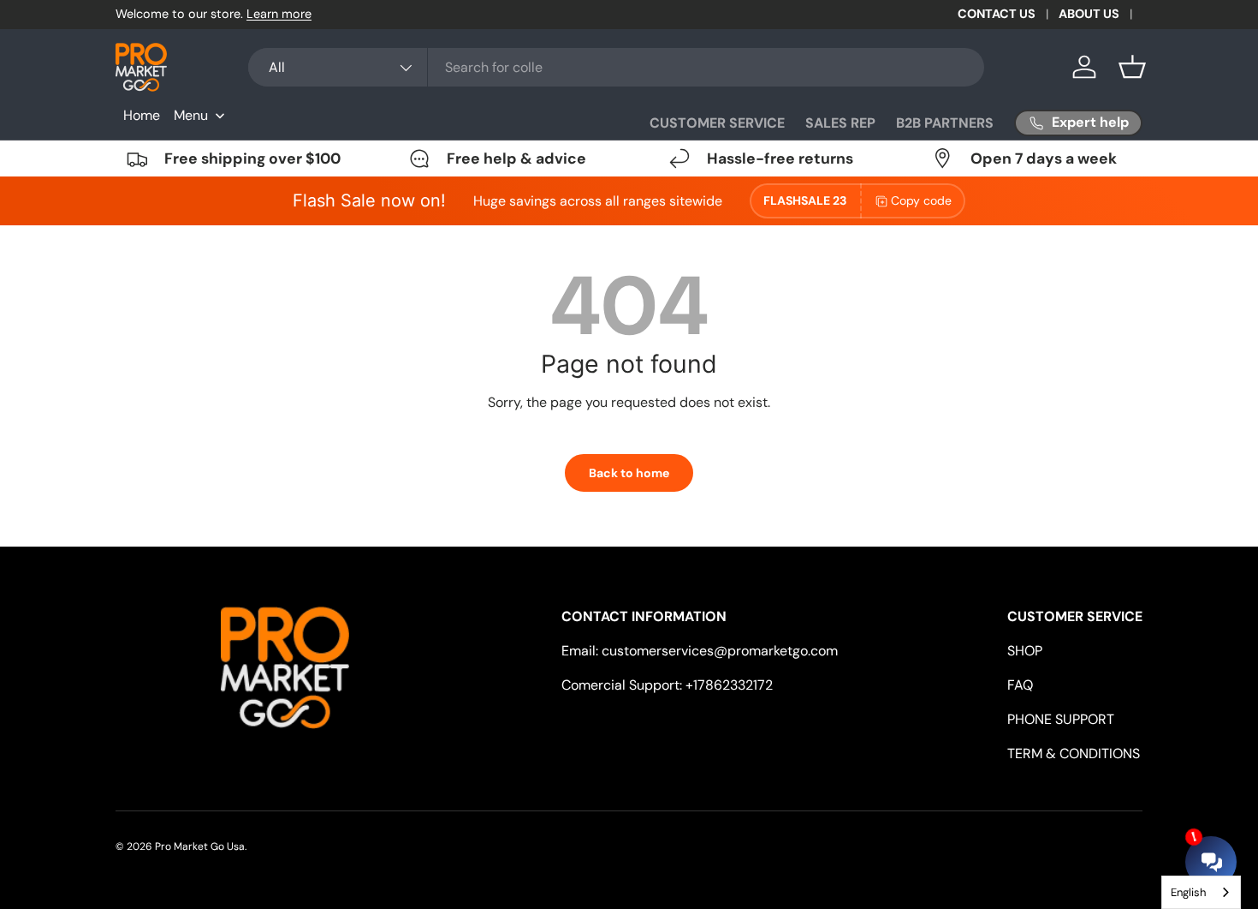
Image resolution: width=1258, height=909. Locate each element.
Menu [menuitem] (191, 115)
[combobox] (616, 67)
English (1188, 892)
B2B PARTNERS (945, 123)
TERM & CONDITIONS (1073, 753)
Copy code (921, 200)
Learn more (279, 13)
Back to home (629, 473)
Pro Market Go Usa (200, 846)
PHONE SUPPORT (1060, 719)
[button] (1132, 67)
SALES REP (840, 123)
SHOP (1024, 651)
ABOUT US (1089, 13)
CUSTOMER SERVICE (717, 123)
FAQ (1020, 685)
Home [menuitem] (141, 115)
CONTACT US (996, 13)
